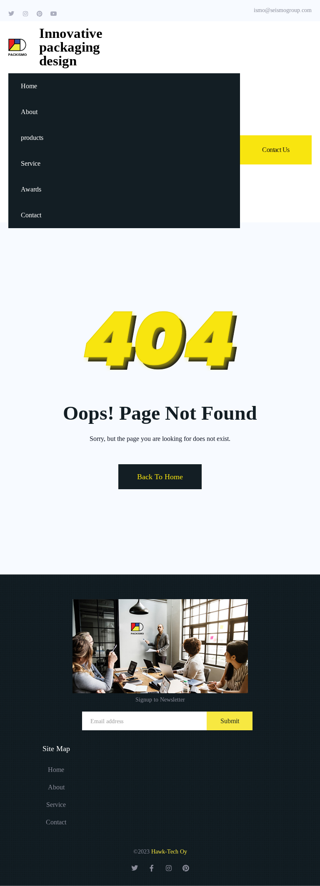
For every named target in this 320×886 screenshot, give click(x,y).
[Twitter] (11, 14)
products (32, 137)
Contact (31, 215)
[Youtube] (54, 14)
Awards (31, 189)
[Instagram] (25, 14)
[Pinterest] (39, 14)
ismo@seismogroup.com (283, 10)
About (29, 111)
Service (30, 163)
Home (29, 86)
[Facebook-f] (151, 868)
